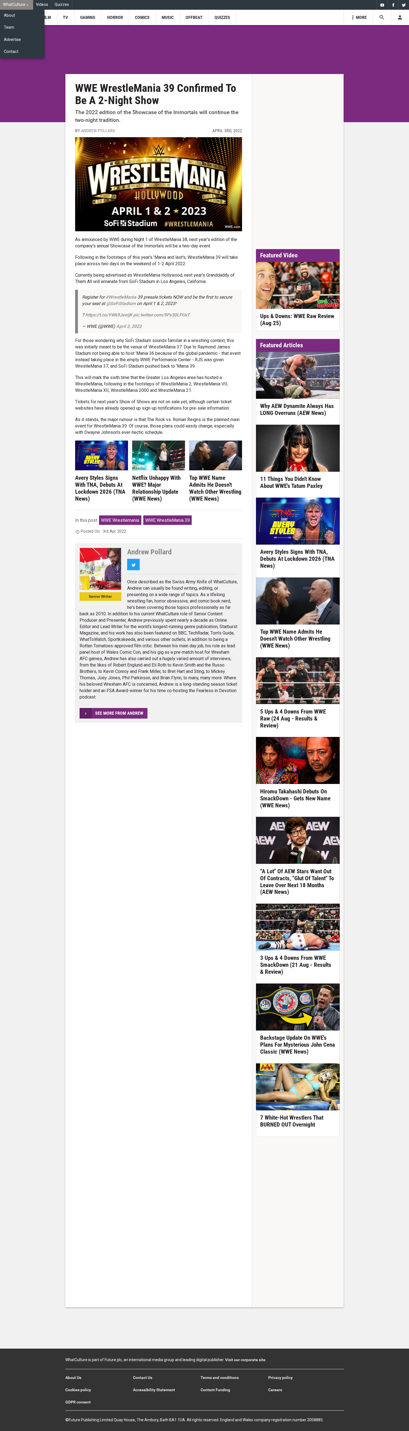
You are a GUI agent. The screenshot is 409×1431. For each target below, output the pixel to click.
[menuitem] (16, 5)
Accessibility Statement (154, 1390)
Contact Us (142, 1377)
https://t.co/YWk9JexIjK (108, 315)
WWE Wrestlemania (120, 520)
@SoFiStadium (121, 303)
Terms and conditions (220, 1377)
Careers (275, 1390)
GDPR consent (78, 1402)
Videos (42, 4)
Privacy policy (280, 1377)
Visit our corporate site (245, 1360)
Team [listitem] (9, 27)
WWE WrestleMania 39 (167, 520)
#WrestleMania (121, 297)
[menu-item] (46, 17)
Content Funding (215, 1390)
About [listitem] (9, 15)
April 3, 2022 (129, 326)
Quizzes (62, 4)
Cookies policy (78, 1390)
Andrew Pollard (98, 130)
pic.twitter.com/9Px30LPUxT (161, 315)
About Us (73, 1377)
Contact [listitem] (11, 51)
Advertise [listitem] (12, 39)
